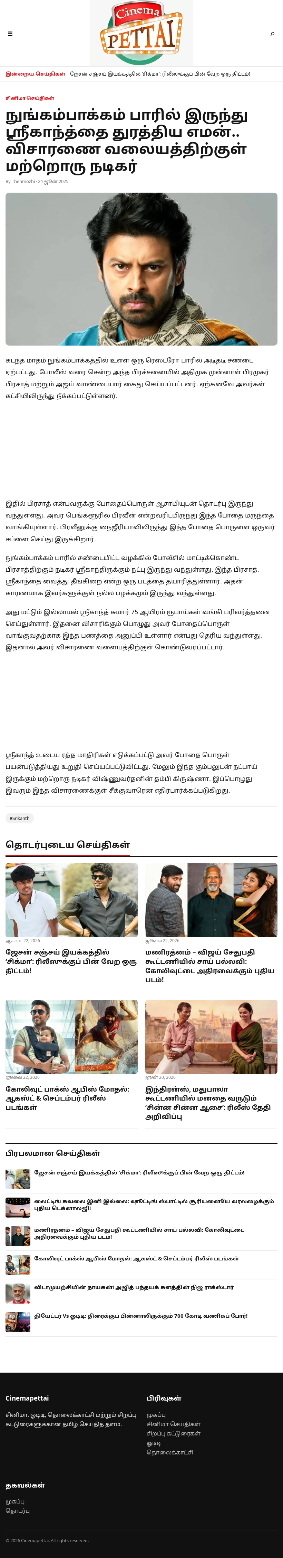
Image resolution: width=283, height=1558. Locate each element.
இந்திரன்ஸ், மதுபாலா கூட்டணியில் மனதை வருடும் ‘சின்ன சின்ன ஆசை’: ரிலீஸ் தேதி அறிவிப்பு (208, 1103)
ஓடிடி (154, 1443)
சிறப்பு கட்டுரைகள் (174, 1433)
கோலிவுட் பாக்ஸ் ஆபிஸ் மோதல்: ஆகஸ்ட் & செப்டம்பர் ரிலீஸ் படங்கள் (67, 1098)
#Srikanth (20, 818)
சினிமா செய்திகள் (174, 1424)
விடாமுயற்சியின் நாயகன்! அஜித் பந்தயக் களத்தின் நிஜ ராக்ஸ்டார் (134, 1287)
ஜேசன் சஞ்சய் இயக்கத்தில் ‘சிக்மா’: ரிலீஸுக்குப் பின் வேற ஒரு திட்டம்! (160, 73)
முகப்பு (156, 1415)
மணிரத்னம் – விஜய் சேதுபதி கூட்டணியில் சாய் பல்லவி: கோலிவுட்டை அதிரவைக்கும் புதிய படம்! (210, 966)
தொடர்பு (18, 1511)
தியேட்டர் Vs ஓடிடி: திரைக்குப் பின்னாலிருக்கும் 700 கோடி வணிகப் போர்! (140, 1315)
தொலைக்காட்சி (170, 1452)
